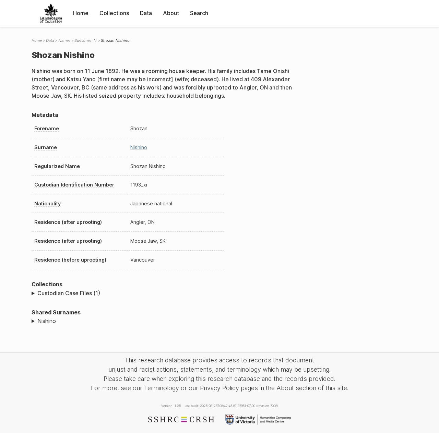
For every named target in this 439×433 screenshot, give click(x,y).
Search (199, 13)
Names (64, 40)
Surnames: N (85, 40)
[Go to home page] (51, 13)
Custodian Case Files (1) (68, 293)
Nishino (138, 147)
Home (80, 13)
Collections (114, 13)
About (171, 13)
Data (146, 13)
